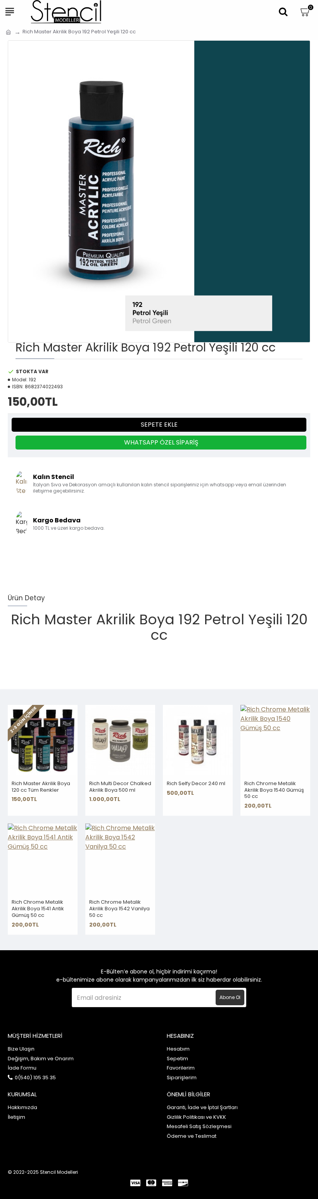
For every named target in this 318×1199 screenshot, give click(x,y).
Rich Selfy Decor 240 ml (196, 783)
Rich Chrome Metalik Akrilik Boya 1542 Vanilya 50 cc (119, 909)
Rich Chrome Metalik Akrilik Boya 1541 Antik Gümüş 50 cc (38, 909)
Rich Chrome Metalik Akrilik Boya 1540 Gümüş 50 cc (274, 790)
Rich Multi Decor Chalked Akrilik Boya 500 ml (120, 787)
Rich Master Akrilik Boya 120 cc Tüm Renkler (41, 787)
